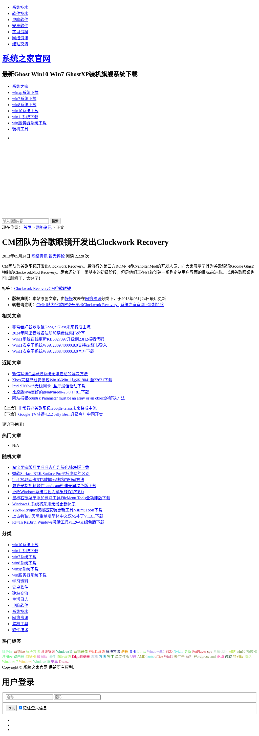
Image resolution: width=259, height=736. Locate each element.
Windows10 (41, 662)
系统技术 (20, 7)
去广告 (179, 657)
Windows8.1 (156, 651)
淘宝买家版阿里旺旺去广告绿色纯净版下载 (50, 467)
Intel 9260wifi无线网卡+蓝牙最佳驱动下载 (48, 386)
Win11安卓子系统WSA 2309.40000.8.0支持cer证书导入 (59, 345)
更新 (187, 651)
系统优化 (220, 651)
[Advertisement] (129, 179)
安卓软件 (20, 26)
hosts (150, 657)
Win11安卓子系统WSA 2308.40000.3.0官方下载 (53, 351)
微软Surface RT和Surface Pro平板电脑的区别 (51, 473)
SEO (169, 651)
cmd (213, 657)
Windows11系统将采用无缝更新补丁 (44, 504)
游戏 (94, 657)
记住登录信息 (35, 708)
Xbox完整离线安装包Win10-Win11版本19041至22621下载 (62, 380)
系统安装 (48, 651)
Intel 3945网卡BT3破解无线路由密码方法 (48, 480)
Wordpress (201, 657)
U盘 (133, 657)
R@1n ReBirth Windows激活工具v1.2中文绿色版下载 (58, 522)
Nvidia (178, 651)
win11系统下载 (25, 117)
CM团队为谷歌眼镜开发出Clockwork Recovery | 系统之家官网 (90, 305)
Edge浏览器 (81, 657)
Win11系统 (97, 651)
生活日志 (20, 599)
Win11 (168, 657)
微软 (228, 657)
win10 (240, 651)
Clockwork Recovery (31, 288)
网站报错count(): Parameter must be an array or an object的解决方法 (68, 398)
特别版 (238, 657)
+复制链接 (154, 305)
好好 (69, 298)
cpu (209, 651)
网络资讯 (20, 38)
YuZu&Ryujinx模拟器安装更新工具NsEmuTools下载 (57, 510)
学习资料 (20, 32)
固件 (52, 657)
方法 (102, 657)
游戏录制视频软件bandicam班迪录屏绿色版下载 (54, 486)
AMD (141, 657)
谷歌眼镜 (63, 288)
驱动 (220, 657)
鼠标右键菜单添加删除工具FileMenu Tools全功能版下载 (61, 498)
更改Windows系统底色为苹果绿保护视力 (48, 492)
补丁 (110, 657)
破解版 (42, 657)
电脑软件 (20, 19)
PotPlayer (199, 651)
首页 (27, 227)
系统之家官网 (26, 58)
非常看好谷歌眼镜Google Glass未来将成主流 (51, 327)
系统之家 (20, 86)
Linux (141, 651)
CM (52, 288)
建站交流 (20, 44)
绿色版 (7, 651)
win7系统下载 (24, 98)
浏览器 (30, 657)
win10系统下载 (25, 111)
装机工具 (20, 129)
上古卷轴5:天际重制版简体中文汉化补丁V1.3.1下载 (57, 516)
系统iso (19, 651)
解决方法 (33, 651)
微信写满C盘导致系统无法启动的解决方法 (50, 374)
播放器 (251, 651)
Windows (25, 662)
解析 (189, 657)
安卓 (54, 662)
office (159, 657)
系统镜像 (81, 651)
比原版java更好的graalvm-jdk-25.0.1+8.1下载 (50, 392)
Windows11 (64, 651)
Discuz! (64, 662)
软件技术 (20, 13)
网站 (231, 651)
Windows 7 (10, 662)
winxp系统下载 (25, 92)
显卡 (132, 651)
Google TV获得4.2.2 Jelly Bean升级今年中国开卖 (60, 414)
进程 (124, 651)
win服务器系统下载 (29, 123)
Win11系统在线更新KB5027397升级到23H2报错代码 (58, 339)
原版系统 (64, 657)
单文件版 (122, 657)
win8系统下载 (24, 105)
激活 (248, 657)
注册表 (7, 657)
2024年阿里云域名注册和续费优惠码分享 (48, 333)
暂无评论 (57, 256)
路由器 (19, 657)
